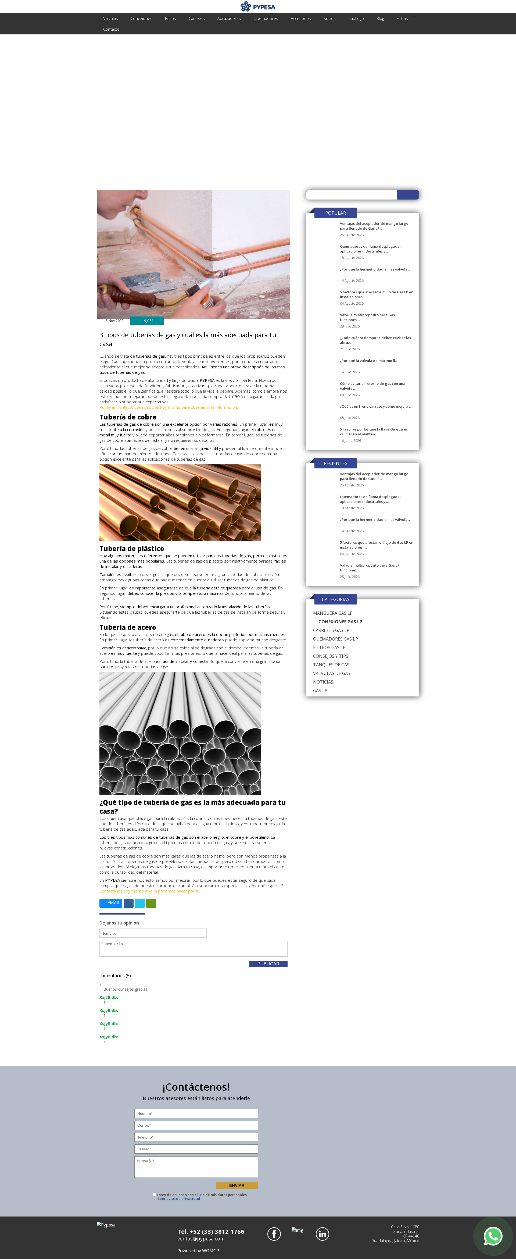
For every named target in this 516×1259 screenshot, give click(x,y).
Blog (380, 18)
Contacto (111, 29)
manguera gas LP (333, 613)
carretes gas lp (331, 630)
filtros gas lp (329, 647)
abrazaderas (229, 18)
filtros (170, 18)
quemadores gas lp (335, 639)
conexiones (141, 18)
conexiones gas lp (340, 622)
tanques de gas (331, 665)
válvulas (110, 18)
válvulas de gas (331, 673)
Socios (330, 18)
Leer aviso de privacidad (179, 1198)
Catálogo (356, 18)
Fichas (402, 18)
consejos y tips (330, 656)
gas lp (320, 690)
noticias (323, 682)
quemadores (265, 18)
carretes (197, 18)
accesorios (301, 18)
